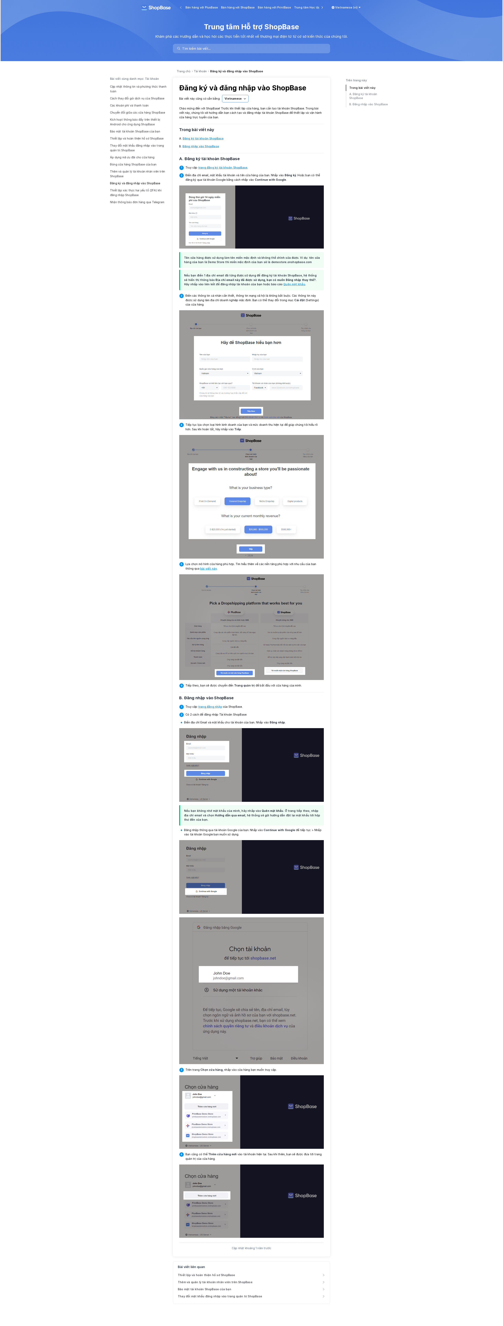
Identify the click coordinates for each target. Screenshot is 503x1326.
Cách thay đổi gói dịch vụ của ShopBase (137, 98)
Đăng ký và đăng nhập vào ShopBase (135, 183)
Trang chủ (183, 71)
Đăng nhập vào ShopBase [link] (201, 146)
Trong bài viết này (199, 129)
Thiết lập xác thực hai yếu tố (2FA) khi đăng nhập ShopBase (136, 193)
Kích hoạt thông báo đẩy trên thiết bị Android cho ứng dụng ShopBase (135, 122)
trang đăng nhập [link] (210, 706)
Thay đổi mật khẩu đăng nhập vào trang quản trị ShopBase (137, 148)
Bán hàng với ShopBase (238, 7)
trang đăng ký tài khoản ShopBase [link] (222, 167)
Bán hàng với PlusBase (201, 7)
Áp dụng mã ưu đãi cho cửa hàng (132, 157)
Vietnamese (233, 98)
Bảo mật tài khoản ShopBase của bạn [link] (204, 1289)
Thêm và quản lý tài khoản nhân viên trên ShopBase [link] (215, 1282)
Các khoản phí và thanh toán (129, 105)
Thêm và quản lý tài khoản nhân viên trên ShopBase (137, 174)
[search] (253, 48)
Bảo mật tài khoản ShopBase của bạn (135, 131)
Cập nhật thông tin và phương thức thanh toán (138, 89)
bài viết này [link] (208, 568)
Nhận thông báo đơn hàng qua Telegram (137, 202)
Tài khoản (200, 71)
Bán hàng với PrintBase (274, 7)
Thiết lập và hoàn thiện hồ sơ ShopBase (137, 138)
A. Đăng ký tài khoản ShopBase (212, 158)
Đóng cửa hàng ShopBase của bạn (133, 164)
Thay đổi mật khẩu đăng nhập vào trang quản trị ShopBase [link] (220, 1296)
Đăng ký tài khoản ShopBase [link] (203, 138)
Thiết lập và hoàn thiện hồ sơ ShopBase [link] (206, 1275)
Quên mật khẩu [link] (294, 284)
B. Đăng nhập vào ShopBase (209, 698)
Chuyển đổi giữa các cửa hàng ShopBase (137, 112)
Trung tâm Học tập (307, 7)
